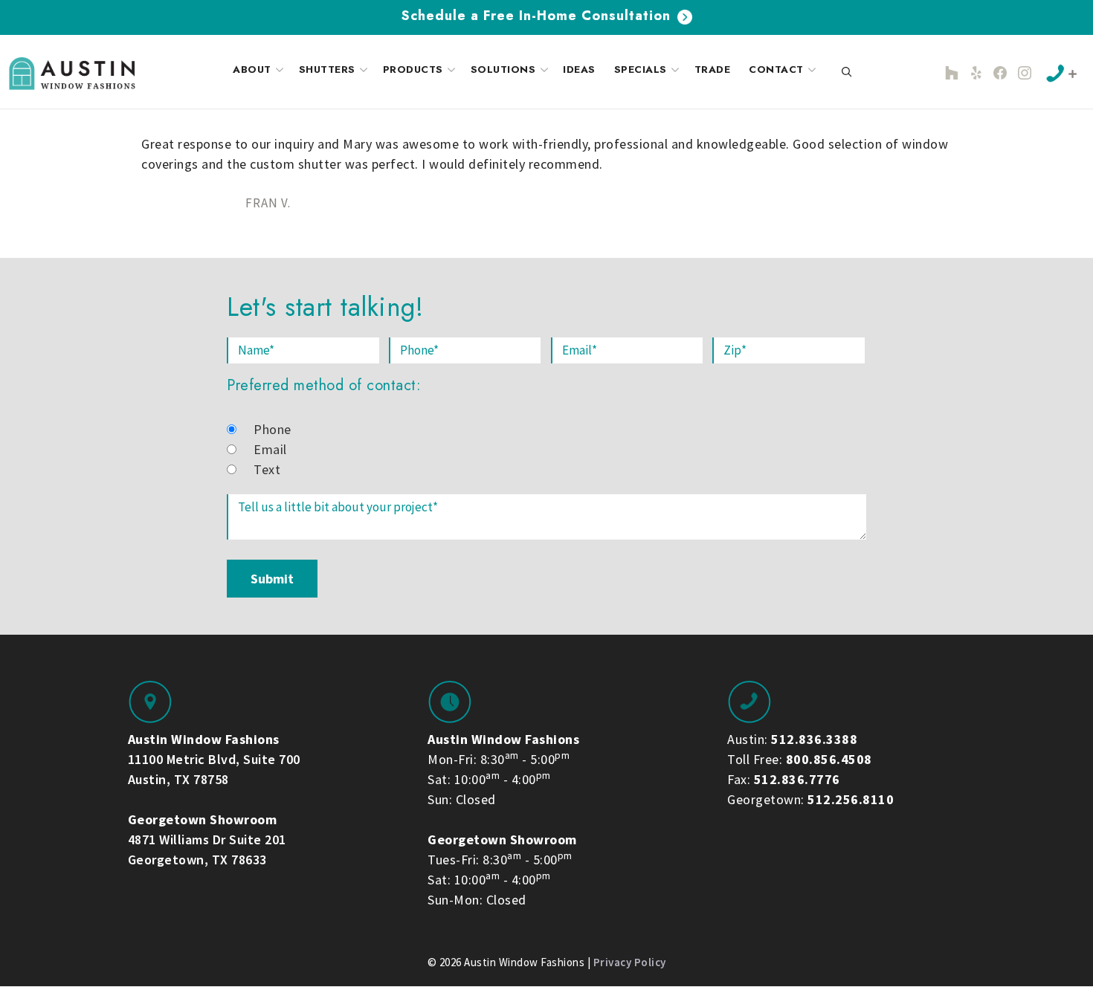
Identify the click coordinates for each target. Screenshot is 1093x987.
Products (413, 69)
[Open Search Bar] (847, 73)
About (252, 69)
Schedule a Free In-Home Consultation (538, 15)
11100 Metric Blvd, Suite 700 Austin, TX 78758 (214, 759)
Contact (776, 69)
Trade (712, 69)
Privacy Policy (629, 962)
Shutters (327, 69)
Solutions (503, 69)
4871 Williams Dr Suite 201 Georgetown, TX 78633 (207, 839)
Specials (640, 69)
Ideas (579, 69)
